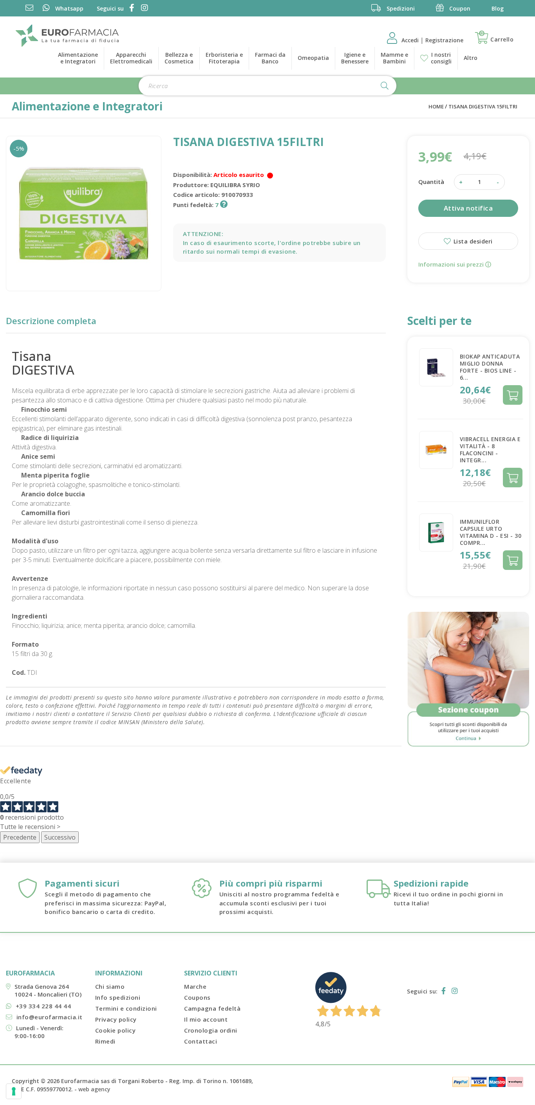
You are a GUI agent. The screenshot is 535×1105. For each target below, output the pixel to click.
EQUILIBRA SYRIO (235, 185)
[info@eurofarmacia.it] (29, 8)
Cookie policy (115, 1030)
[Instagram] (143, 8)
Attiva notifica (468, 208)
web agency (94, 1089)
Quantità (431, 182)
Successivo (60, 837)
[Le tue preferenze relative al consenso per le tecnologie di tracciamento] (13, 1091)
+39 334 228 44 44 (43, 1006)
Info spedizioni (118, 997)
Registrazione (444, 40)
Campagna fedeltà (212, 1008)
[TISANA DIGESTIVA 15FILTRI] (83, 213)
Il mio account (206, 1019)
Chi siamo (110, 986)
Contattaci (200, 1041)
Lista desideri (472, 241)
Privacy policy (116, 1019)
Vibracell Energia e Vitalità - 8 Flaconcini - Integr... (490, 449)
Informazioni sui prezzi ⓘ (454, 264)
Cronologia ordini (210, 1030)
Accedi (410, 40)
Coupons (197, 997)
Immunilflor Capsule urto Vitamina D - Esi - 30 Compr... (491, 532)
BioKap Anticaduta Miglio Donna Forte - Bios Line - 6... (490, 367)
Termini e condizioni (126, 1008)
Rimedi (105, 1041)
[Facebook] (130, 8)
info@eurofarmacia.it (49, 1017)
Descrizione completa (51, 320)
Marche (195, 986)
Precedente (19, 837)
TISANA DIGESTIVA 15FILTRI (482, 106)
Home (436, 106)
